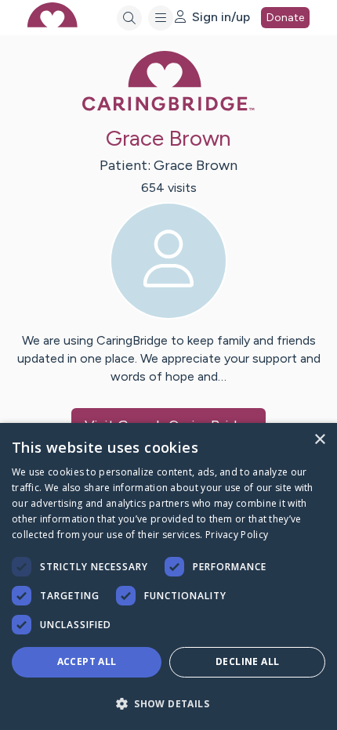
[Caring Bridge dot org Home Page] (168, 107)
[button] (168, 703)
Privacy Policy (236, 534)
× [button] (319, 440)
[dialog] (168, 576)
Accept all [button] (87, 661)
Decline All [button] (247, 661)
